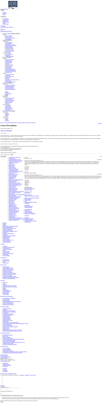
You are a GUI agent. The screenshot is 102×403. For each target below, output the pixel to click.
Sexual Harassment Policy (8, 302)
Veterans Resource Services (8, 268)
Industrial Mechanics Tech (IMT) (15, 196)
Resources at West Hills (9, 59)
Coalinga (2, 10)
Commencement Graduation (10, 89)
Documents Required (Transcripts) (9, 228)
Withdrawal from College (7, 320)
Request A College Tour (9, 50)
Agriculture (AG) (12, 158)
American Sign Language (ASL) (15, 161)
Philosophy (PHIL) (12, 206)
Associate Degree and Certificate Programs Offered (12, 352)
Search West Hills (3, 387)
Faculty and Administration (5, 356)
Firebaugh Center (6, 364)
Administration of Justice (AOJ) (15, 157)
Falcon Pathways (8, 66)
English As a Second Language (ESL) (16, 179)
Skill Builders (5, 20)
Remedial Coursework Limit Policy (9, 311)
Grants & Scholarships (9, 56)
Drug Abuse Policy (6, 300)
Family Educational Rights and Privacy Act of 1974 (12, 330)
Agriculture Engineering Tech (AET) (16, 160)
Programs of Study (3, 354)
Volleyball (7, 120)
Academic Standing (6, 317)
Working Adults (6, 18)
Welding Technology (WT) (14, 220)
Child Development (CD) (13, 169)
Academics (2, 244)
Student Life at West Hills (10, 85)
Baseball (6, 113)
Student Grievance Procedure (8, 304)
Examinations (5, 312)
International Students (9, 47)
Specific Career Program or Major (9, 340)
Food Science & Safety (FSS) (14, 182)
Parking (4, 287)
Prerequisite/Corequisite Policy (8, 313)
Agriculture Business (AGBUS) (15, 159)
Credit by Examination (7, 324)
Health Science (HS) (12, 190)
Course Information (6, 255)
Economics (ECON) (12, 176)
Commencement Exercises (8, 338)
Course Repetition (6, 316)
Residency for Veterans (7, 271)
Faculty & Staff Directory (10, 100)
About (4, 95)
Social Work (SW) (12, 213)
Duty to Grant (5, 336)
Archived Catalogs (3, 357)
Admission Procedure (28, 219)
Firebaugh (5, 13)
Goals (25, 201)
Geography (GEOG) (13, 186)
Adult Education (8, 38)
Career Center (7, 75)
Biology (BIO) (11, 165)
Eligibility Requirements (29, 218)
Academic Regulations (4, 306)
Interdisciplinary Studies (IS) (14, 197)
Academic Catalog (8, 61)
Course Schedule (8, 31)
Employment (5, 363)
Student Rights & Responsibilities (6, 296)
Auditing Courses (6, 238)
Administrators (27, 205)
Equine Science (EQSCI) (13, 180)
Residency (5, 222)
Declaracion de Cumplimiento (30, 213)
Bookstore (7, 92)
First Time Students (8, 42)
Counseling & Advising (9, 74)
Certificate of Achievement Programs (10, 344)
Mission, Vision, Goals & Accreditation (31, 195)
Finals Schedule (8, 68)
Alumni (4, 22)
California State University (8, 350)
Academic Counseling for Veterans (9, 276)
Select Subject (3, 156)
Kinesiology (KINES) (13, 198)
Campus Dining (6, 294)
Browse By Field (8, 36)
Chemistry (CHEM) (12, 168)
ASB (4, 283)
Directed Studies (6, 327)
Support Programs (8, 60)
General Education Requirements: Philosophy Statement (13, 339)
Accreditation (27, 203)
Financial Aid (7, 55)
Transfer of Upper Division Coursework (10, 326)
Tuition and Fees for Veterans (8, 270)
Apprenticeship (5, 262)
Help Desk (7, 78)
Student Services (3, 257)
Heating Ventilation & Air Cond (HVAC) (16, 191)
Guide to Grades (6, 252)
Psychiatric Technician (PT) (14, 211)
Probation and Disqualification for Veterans (11, 277)
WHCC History (27, 210)
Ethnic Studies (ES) (12, 181)
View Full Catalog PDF (29, 188)
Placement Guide (8, 72)
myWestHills (2, 25)
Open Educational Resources (10, 71)
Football (6, 115)
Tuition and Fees (27, 221)
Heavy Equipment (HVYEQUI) (15, 192)
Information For (3, 16)
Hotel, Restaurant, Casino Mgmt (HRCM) (16, 194)
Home (1, 122)
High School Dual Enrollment (10, 45)
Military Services (3, 264)
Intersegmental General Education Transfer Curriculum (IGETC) (15, 351)
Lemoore (4, 12)
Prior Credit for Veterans (7, 275)
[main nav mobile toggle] (19, 9)
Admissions (5, 40)
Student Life (5, 82)
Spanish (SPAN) (12, 216)
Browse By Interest (8, 35)
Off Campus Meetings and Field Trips (10, 286)
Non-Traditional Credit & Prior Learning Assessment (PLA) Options (15, 323)
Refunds (4, 225)
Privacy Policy (33, 375)
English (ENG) (11, 178)
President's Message (28, 194)
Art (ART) (11, 163)
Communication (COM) (13, 170)
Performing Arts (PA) (13, 205)
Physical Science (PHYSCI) (14, 208)
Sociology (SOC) (12, 214)
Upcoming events (8, 107)
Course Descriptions (21, 122)
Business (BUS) (12, 166)
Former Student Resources (10, 69)
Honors (4, 250)
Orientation (5, 232)
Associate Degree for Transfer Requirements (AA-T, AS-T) (14, 342)
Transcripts (7, 63)
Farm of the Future (8, 99)
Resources (5, 57)
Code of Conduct (6, 299)
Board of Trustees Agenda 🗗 (5, 373)
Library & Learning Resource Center (12, 79)
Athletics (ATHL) (12, 164)
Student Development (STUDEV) (15, 217)
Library (6, 91)
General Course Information (6, 130)
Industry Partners (6, 21)
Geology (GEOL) (12, 187)
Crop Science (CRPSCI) (13, 172)
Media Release (27, 192)
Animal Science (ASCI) (13, 162)
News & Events (8, 105)
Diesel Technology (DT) (13, 174)
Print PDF (100, 123)
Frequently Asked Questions (10, 70)
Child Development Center (10, 81)
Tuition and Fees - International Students (10, 226)
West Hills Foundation (7, 365)
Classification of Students (7, 249)
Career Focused (6, 19)
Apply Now (2, 29)
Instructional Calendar (28, 206)
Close (2, 401)
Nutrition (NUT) (12, 204)
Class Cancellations (6, 241)
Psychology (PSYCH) (13, 212)
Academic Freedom (28, 211)
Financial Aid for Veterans (8, 272)
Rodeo (6, 116)
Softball (6, 119)
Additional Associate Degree (8, 343)
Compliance (27, 375)
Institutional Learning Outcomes (30, 202)
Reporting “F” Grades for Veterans (9, 274)
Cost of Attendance (8, 54)
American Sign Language (30, 122)
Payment (4, 224)
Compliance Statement (28, 212)
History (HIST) (12, 193)
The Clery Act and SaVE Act (8, 303)
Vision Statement (27, 200)
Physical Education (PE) (13, 207)
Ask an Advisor (8, 51)
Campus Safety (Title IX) (10, 86)
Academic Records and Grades (8, 247)
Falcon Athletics (6, 110)
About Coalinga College (9, 98)
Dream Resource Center (9, 44)
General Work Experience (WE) (15, 185)
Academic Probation (6, 318)
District (4, 14)
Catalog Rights (5, 321)
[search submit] (11, 30)
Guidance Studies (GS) (13, 188)
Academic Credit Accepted (8, 230)
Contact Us (7, 103)
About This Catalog (28, 189)
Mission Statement (27, 198)
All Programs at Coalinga (10, 37)
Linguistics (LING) (12, 199)
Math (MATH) (11, 200)
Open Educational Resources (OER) (9, 285)
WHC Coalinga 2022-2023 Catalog (10, 122)
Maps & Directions (8, 102)
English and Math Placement (8, 233)
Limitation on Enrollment (7, 314)
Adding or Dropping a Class (8, 239)
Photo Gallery (7, 109)
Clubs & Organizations (9, 87)
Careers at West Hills (9, 101)
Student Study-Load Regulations (9, 310)
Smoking (4, 288)
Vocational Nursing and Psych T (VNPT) (16, 218)
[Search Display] (0, 28)
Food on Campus (8, 93)
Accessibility (21, 375)
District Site (8, 361)
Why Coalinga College (9, 49)
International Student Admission (30, 220)
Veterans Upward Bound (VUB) (9, 278)
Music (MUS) (11, 202)
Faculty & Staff (6, 23)
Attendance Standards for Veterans (9, 273)
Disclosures (5, 371)
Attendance (5, 309)
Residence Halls (6, 293)
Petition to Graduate (6, 337)
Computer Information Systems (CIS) (16, 171)
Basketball (7, 114)
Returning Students (8, 46)
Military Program (6, 266)
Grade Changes (6, 254)
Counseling (5, 234)
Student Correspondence (7, 229)
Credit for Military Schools (8, 267)
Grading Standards (6, 251)
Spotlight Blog (8, 106)
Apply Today (14, 373)
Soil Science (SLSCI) (13, 215)
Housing (6, 94)
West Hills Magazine (9, 108)
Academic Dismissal (6, 319)
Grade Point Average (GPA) (8, 253)
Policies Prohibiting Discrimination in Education (12, 301)
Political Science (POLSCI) (14, 210)
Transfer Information (4, 346)
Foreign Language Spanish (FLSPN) (16, 183)
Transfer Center (8, 80)
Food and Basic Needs (9, 88)
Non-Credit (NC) (12, 203)
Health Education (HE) (13, 189)
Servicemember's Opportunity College (10, 231)
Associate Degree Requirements (9, 341)
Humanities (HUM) (12, 195)
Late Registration (6, 237)
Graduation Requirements (5, 332)
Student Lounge (6, 289)
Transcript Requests (6, 248)
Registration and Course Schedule (9, 235)
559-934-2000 (3, 361)
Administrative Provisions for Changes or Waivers (12, 329)
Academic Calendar (9, 65)
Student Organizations (7, 291)
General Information (28, 207)
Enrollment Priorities (7, 236)
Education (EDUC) (12, 177)
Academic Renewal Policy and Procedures (11, 322)
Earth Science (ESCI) (13, 175)
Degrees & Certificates (7, 33)
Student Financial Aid (7, 242)
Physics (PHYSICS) (12, 209)
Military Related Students (7, 227)
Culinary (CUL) (12, 173)
